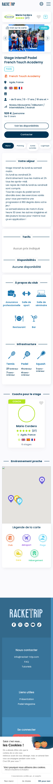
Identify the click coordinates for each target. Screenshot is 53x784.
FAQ (26, 661)
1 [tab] (19, 48)
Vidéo (44, 27)
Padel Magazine (26, 704)
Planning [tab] (20, 146)
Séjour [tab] (8, 146)
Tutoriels (26, 666)
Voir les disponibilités (26, 125)
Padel (9, 68)
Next (47, 38)
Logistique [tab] (45, 146)
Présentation (26, 699)
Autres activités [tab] (32, 147)
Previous (5, 38)
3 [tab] (33, 48)
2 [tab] (26, 48)
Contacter (26, 134)
